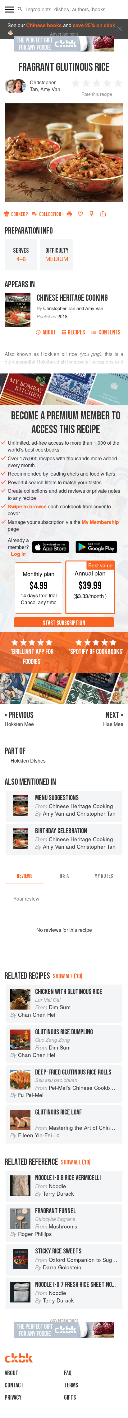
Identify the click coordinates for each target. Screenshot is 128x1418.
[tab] (24, 875)
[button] (20, 9)
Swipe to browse (27, 506)
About (49, 332)
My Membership (100, 522)
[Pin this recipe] (91, 214)
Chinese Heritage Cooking (72, 298)
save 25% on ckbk (94, 25)
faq (67, 1373)
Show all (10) (67, 976)
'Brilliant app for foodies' (32, 656)
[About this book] (17, 296)
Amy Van (50, 89)
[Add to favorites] (80, 214)
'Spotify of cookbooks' (96, 651)
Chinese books (44, 25)
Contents (109, 332)
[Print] (69, 214)
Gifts (70, 1397)
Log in (18, 554)
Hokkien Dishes (28, 760)
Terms (71, 1385)
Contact (14, 1385)
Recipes (76, 332)
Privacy (13, 1397)
